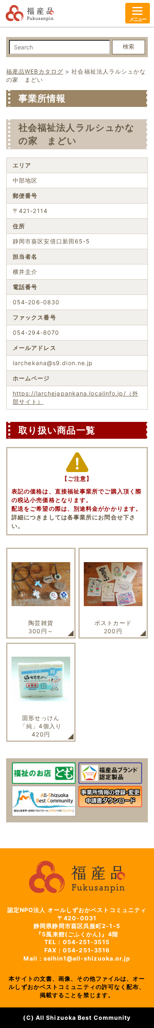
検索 (128, 46)
